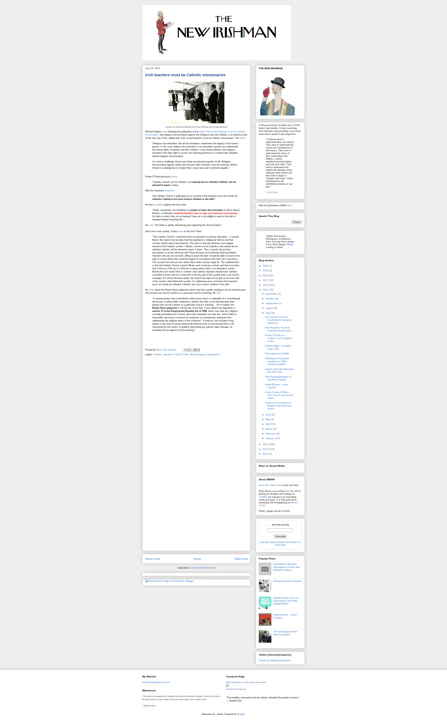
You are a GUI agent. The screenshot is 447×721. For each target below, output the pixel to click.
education (168, 354)
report (201, 131)
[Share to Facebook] (195, 350)
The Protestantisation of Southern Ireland (278, 378)
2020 (266, 265)
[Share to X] (192, 350)
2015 (266, 289)
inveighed (158, 204)
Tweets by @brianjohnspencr (275, 660)
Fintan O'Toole (181, 354)
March (269, 428)
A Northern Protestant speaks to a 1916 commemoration (277, 361)
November (272, 293)
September (272, 303)
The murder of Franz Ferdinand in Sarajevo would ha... (278, 320)
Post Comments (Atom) (203, 567)
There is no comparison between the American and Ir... (278, 405)
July (268, 312)
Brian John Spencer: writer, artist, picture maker (246, 682)
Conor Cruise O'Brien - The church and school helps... (279, 395)
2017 (266, 280)
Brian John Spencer (268, 485)
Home (197, 558)
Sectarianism (213, 354)
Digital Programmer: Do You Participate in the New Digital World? (285, 600)
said (151, 225)
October (270, 298)
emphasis (169, 190)
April (268, 424)
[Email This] (185, 350)
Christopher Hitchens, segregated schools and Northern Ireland (286, 567)
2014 (266, 444)
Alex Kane (272, 192)
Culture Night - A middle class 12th (278, 347)
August (270, 308)
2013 (266, 449)
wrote (165, 131)
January (270, 438)
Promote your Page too (236, 689)
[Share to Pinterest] (198, 350)
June (269, 414)
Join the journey (280, 524)
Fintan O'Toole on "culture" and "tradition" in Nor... (279, 338)
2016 (266, 284)
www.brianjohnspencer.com (156, 682)
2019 (266, 270)
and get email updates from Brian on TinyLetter (280, 543)
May (268, 419)
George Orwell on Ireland (287, 581)
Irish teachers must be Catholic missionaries (278, 329)
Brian (290, 244)
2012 (266, 453)
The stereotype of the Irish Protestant (285, 633)
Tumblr (263, 496)
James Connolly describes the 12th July (279, 370)
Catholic (157, 354)
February (271, 433)
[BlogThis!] (188, 350)
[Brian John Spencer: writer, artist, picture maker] (227, 686)
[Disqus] (196, 407)
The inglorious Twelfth (277, 353)
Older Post (241, 558)
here (289, 205)
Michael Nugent (198, 354)
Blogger (241, 714)
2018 (266, 275)
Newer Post (152, 558)
